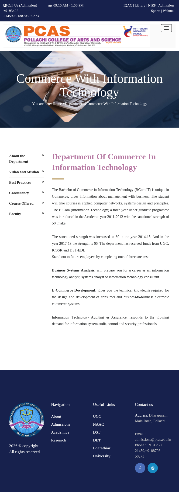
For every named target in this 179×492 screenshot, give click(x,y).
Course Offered (21, 203)
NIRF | (153, 5)
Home (57, 104)
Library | (141, 5)
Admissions (60, 424)
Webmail (169, 11)
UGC (97, 416)
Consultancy (19, 193)
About (56, 416)
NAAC (98, 424)
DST (96, 432)
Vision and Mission (24, 172)
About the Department (18, 158)
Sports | (156, 11)
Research (58, 440)
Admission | (167, 5)
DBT (97, 440)
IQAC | (129, 5)
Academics (60, 432)
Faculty (15, 214)
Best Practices (20, 182)
